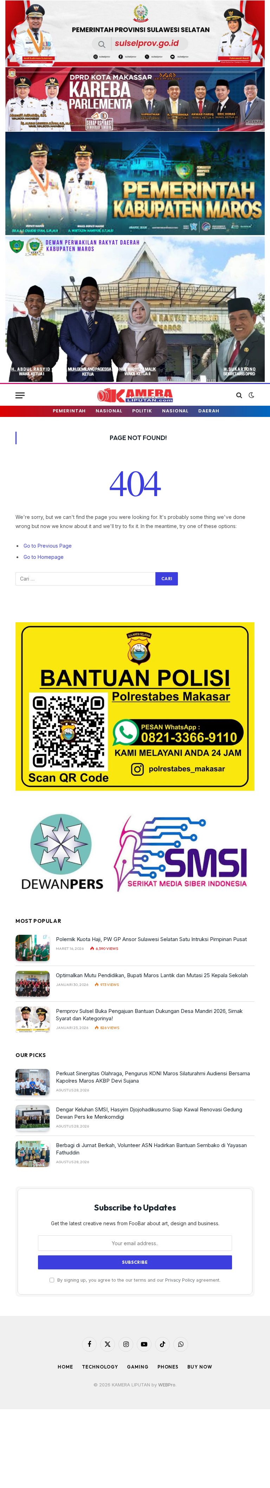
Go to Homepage (44, 557)
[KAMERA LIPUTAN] (135, 395)
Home (65, 1367)
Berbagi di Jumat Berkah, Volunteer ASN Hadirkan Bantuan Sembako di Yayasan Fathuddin (151, 1149)
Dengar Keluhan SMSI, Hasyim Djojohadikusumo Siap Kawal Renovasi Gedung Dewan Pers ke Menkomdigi (149, 1113)
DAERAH (208, 410)
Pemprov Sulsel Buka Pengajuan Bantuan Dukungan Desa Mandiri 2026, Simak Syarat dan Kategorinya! (149, 1015)
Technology (100, 1367)
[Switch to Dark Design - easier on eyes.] (251, 395)
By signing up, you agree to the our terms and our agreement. (138, 1280)
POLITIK (142, 410)
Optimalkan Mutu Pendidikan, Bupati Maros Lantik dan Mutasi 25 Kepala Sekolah (152, 975)
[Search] (239, 395)
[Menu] (20, 395)
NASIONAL (109, 410)
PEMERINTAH (69, 410)
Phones (168, 1367)
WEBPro (166, 1384)
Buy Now (199, 1367)
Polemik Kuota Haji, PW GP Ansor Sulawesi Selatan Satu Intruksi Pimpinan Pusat (151, 939)
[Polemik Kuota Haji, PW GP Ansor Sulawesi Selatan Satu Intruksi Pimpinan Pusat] (32, 948)
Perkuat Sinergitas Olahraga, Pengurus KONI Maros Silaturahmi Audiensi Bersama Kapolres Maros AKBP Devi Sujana (153, 1077)
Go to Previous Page (48, 546)
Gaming (137, 1367)
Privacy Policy (180, 1280)
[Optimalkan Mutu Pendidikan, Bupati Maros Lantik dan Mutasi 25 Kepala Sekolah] (32, 984)
